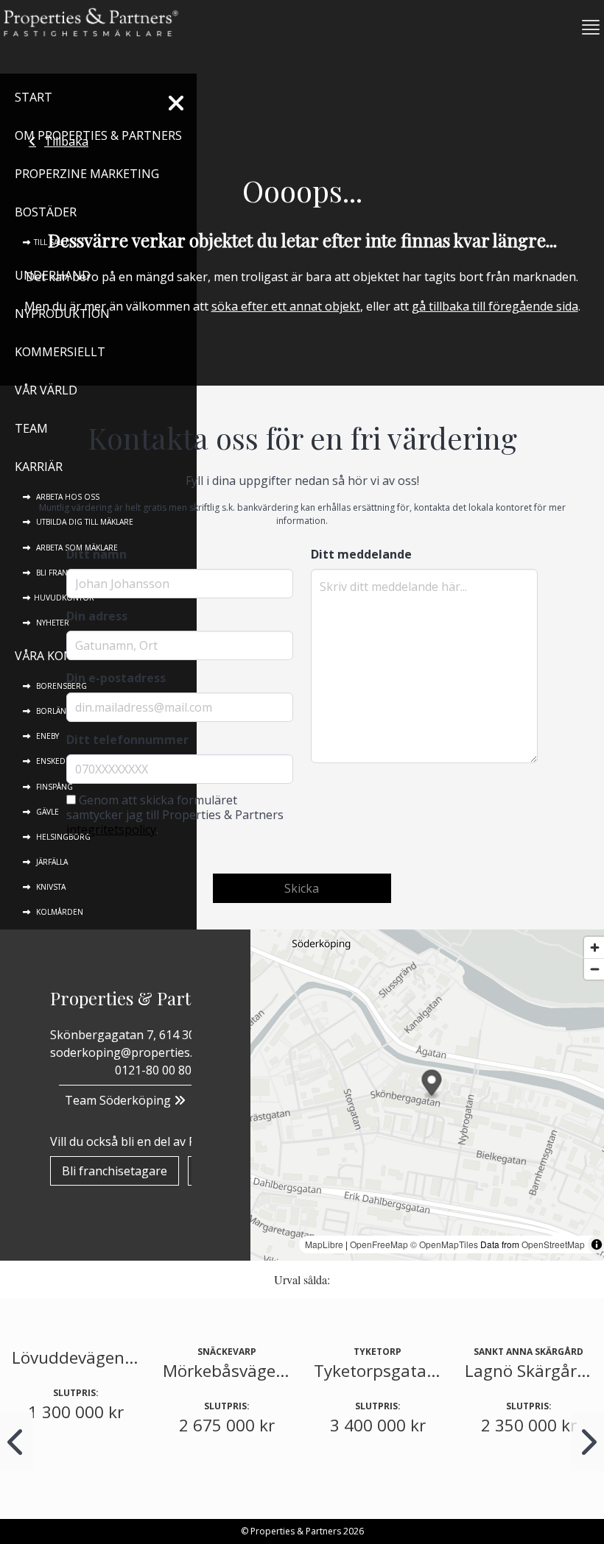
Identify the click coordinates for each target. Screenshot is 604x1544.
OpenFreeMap (379, 1244)
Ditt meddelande (361, 554)
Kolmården (58, 912)
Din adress (96, 616)
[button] (585, 27)
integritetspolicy (111, 829)
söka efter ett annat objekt (285, 306)
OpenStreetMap (553, 1244)
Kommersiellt (60, 352)
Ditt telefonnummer (127, 740)
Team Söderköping (119, 1100)
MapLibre (324, 1244)
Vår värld (46, 390)
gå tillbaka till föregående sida (495, 306)
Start (33, 97)
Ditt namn (96, 554)
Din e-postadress (116, 678)
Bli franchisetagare (114, 1171)
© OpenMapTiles (444, 1244)
